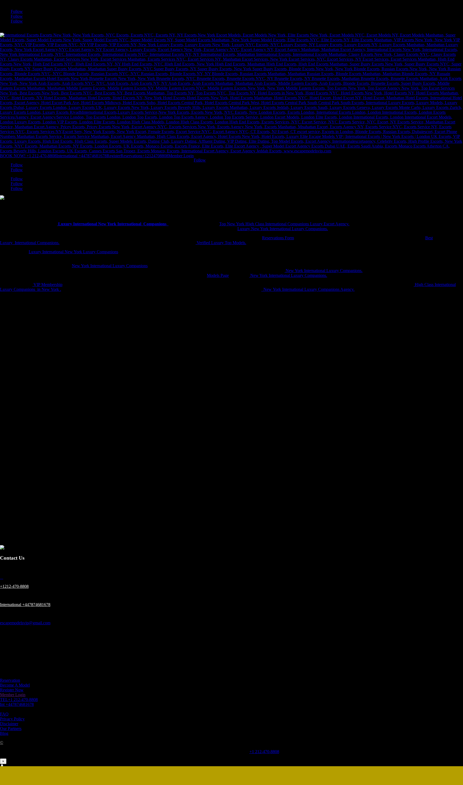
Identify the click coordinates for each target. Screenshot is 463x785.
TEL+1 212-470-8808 (19, 699)
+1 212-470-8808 (264, 751)
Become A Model (15, 685)
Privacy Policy (12, 719)
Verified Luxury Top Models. (221, 242)
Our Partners (10, 728)
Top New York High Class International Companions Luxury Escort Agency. (284, 224)
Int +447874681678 (17, 704)
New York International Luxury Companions (110, 265)
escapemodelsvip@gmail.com (25, 623)
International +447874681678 (81, 155)
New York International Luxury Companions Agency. (307, 289)
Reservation (10, 680)
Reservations (131, 155)
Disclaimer (9, 723)
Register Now (12, 690)
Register (114, 155)
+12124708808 (155, 155)
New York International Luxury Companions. (324, 270)
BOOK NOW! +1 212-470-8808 (28, 155)
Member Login (181, 155)
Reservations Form (278, 238)
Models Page (218, 275)
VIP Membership (47, 284)
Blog (4, 733)
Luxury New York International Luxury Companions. (282, 228)
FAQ (4, 714)
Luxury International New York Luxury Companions (73, 252)
